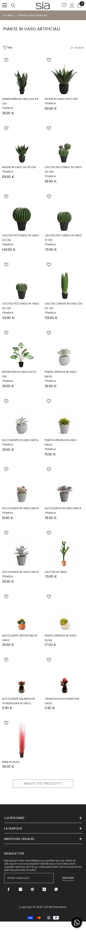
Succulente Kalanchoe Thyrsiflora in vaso (18, 701)
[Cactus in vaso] (64, 548)
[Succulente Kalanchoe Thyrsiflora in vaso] (21, 675)
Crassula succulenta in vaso (62, 701)
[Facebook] (8, 889)
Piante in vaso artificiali (33, 15)
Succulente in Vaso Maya (20, 440)
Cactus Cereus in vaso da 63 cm (63, 306)
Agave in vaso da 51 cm (61, 99)
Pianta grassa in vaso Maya (61, 442)
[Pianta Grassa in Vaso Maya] (64, 348)
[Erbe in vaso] (21, 738)
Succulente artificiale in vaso (19, 638)
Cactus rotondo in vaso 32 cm (63, 169)
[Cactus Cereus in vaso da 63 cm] (64, 280)
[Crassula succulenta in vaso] (64, 675)
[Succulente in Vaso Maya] (21, 416)
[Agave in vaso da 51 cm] (64, 75)
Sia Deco (8, 15)
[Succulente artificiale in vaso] (21, 612)
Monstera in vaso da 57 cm (19, 374)
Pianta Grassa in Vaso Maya (61, 374)
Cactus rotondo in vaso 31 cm (63, 238)
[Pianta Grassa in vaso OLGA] (64, 612)
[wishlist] (64, 5)
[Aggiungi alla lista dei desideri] (6, 60)
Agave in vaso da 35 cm (19, 167)
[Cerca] (13, 5)
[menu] (4, 5)
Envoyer (68, 878)
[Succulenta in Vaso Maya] (21, 484)
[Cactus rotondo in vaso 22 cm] (21, 280)
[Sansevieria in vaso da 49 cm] (21, 75)
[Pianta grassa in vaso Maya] (64, 416)
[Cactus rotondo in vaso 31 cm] (64, 211)
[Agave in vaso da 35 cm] (21, 143)
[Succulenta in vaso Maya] (64, 484)
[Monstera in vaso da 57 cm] (21, 348)
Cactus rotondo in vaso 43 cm (20, 238)
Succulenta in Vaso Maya (20, 508)
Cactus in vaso (56, 572)
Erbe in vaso (11, 762)
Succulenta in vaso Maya (63, 508)
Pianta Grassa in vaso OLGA (61, 638)
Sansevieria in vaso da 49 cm (20, 101)
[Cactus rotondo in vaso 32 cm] (64, 143)
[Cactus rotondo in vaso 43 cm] (21, 211)
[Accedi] (72, 5)
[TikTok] (44, 889)
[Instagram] (20, 889)
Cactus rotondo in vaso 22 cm (20, 306)
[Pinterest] (32, 889)
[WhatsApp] (56, 889)
